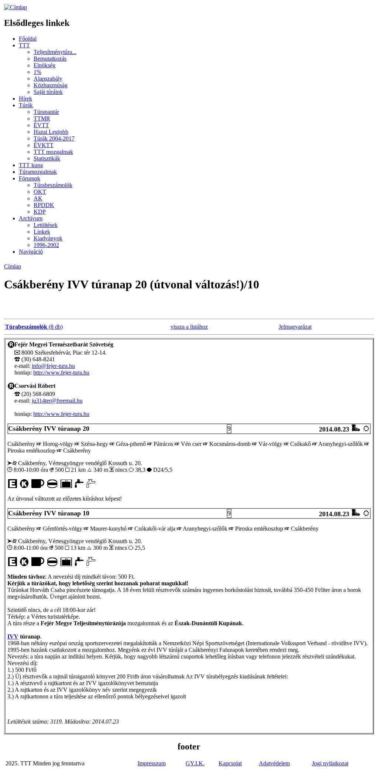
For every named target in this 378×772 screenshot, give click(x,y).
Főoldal (28, 38)
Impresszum (152, 763)
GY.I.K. (195, 763)
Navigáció (31, 251)
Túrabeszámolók (53, 185)
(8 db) (34, 327)
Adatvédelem (274, 763)
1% (37, 72)
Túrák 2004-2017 (54, 138)
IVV (12, 636)
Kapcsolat (230, 763)
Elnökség (44, 65)
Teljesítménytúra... (55, 52)
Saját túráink (48, 92)
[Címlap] (15, 7)
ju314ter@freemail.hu (57, 400)
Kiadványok (48, 238)
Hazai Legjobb (51, 132)
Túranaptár (46, 112)
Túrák (26, 105)
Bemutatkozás (50, 58)
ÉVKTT (44, 145)
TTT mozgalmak (53, 152)
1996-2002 (46, 245)
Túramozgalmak (38, 172)
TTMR (42, 118)
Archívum (30, 218)
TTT (24, 45)
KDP (40, 212)
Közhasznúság (51, 85)
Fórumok (29, 178)
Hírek (25, 98)
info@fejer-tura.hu (53, 366)
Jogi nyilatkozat (330, 763)
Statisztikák (47, 158)
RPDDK (44, 205)
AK (38, 198)
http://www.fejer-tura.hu (61, 372)
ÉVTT (41, 125)
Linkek (42, 231)
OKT (40, 192)
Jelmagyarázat (295, 327)
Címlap (12, 266)
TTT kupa (31, 165)
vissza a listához (189, 327)
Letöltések (46, 225)
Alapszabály (48, 78)
